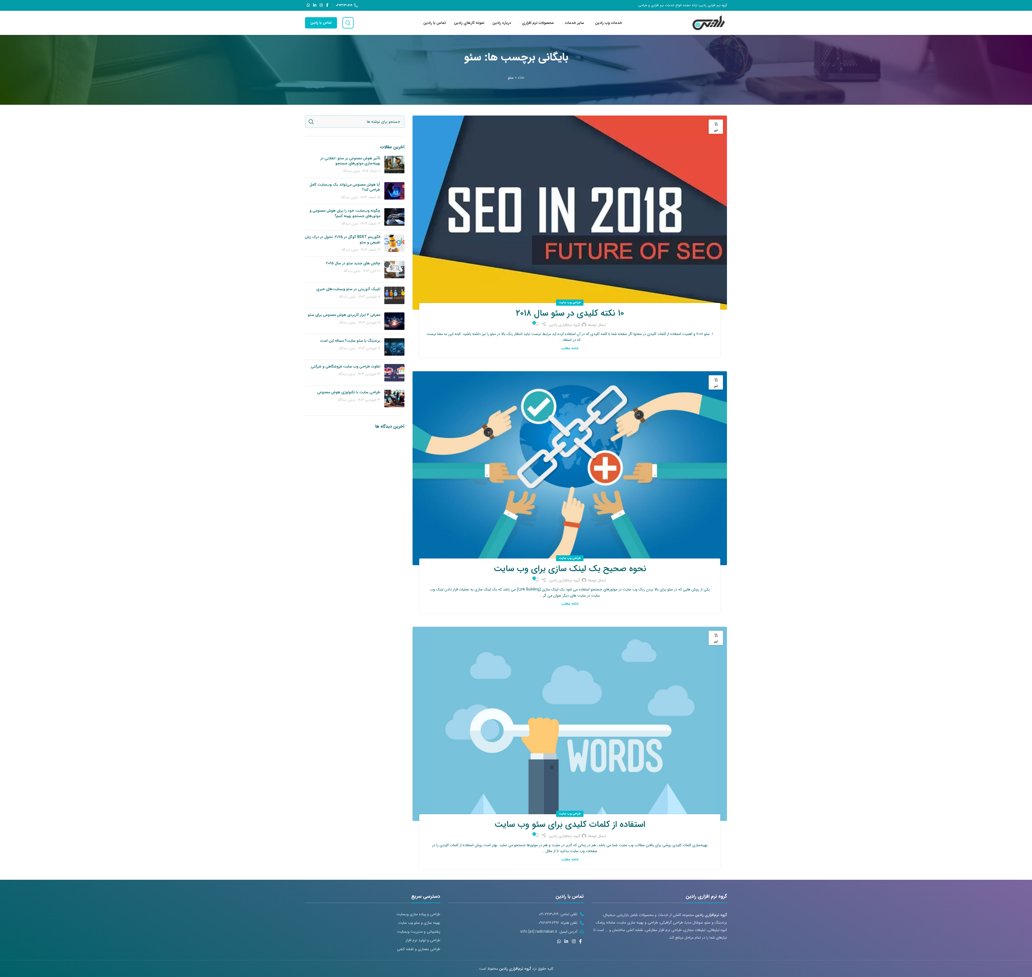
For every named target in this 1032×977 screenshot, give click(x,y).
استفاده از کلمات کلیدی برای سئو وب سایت (569, 824)
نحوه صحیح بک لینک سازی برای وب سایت (570, 569)
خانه (521, 78)
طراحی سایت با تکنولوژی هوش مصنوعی (348, 392)
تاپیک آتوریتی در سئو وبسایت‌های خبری (348, 289)
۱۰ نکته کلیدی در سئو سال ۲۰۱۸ (570, 313)
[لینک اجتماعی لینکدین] (314, 5)
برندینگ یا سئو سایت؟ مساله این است (350, 341)
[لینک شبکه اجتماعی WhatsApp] (308, 5)
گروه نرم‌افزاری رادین (564, 325)
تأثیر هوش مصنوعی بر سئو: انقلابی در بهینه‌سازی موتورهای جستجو (350, 161)
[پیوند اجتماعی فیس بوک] (327, 5)
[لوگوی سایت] (709, 23)
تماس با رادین (321, 23)
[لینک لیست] (372, 914)
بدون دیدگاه (351, 171)
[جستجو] (348, 22)
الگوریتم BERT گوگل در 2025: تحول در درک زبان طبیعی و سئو (342, 239)
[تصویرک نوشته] (394, 165)
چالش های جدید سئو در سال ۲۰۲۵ (353, 263)
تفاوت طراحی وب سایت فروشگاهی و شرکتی (345, 366)
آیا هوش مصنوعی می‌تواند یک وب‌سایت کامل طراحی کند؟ (345, 187)
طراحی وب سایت (570, 302)
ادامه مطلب (569, 348)
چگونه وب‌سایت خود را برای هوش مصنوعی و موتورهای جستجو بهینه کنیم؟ (345, 213)
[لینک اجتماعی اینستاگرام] (321, 5)
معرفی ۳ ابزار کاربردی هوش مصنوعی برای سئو (344, 315)
